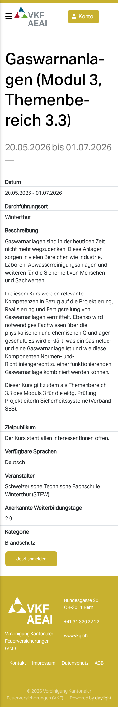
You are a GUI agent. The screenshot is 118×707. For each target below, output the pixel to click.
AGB (99, 663)
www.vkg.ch (76, 636)
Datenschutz (75, 663)
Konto (85, 16)
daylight (103, 698)
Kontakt (18, 663)
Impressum (43, 663)
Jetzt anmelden (31, 559)
